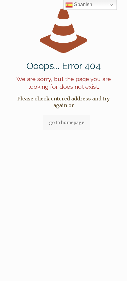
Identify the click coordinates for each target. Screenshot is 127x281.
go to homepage (66, 122)
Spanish (82, 4)
